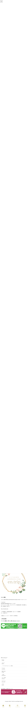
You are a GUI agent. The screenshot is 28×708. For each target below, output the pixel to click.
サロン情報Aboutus (4, 678)
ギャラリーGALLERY (4, 681)
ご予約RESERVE (4, 675)
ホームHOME (3, 660)
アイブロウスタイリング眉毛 (8, 665)
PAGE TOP (26, 702)
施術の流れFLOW (4, 672)
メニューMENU (3, 663)
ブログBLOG (3, 685)
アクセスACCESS (3, 669)
